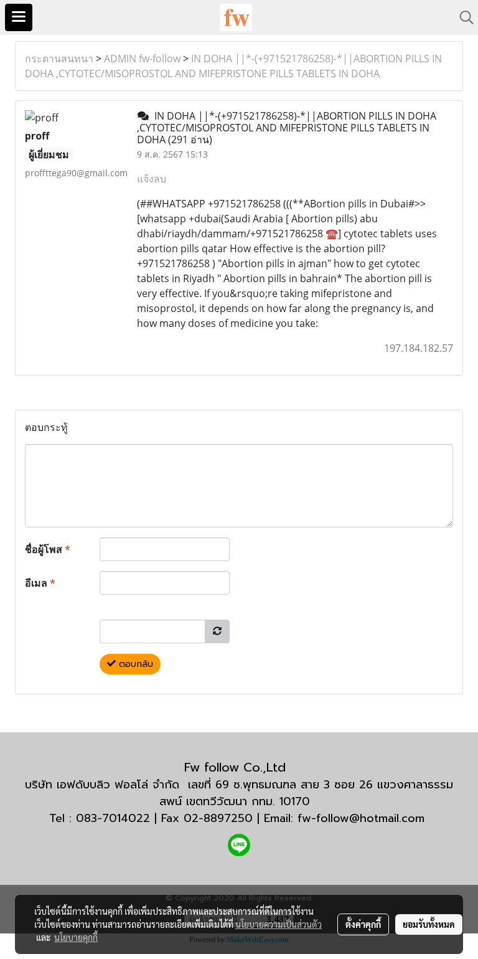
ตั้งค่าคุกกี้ (363, 924)
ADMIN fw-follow (142, 58)
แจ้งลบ (151, 179)
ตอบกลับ (134, 664)
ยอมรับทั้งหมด (429, 924)
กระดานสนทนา (59, 58)
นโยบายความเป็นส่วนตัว (278, 924)
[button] (462, 17)
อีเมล (40, 583)
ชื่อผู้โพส (47, 549)
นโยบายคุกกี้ (76, 937)
